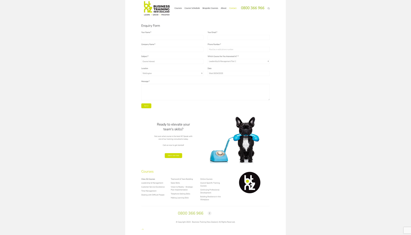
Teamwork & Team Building (182, 179)
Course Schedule (192, 8)
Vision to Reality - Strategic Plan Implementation (182, 188)
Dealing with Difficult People (152, 195)
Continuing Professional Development (209, 191)
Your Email (212, 32)
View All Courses (148, 179)
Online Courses (206, 179)
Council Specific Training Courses (210, 184)
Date (209, 68)
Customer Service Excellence (153, 187)
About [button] (223, 8)
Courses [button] (178, 8)
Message (145, 81)
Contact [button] (233, 8)
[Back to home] (156, 8)
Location (144, 68)
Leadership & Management (152, 183)
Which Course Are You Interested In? (223, 56)
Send (146, 106)
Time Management (148, 191)
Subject (144, 56)
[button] (269, 8)
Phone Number (214, 44)
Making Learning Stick (180, 197)
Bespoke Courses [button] (210, 8)
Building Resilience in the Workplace (210, 198)
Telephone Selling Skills (180, 194)
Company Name (148, 44)
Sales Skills (175, 183)
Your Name (146, 32)
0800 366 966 (173, 155)
